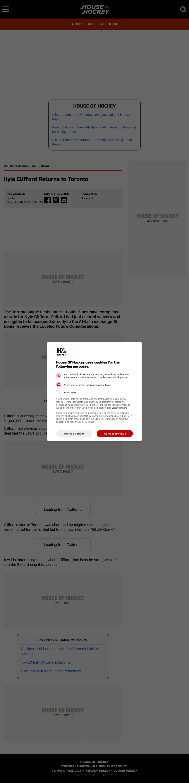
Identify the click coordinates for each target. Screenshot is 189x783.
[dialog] (94, 391)
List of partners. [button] (119, 408)
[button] (94, 392)
